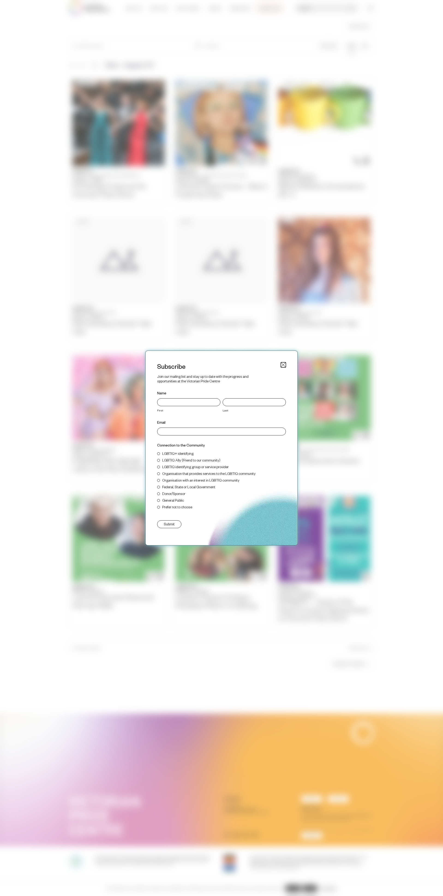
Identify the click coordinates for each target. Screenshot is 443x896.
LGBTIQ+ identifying (178, 453)
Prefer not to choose (177, 507)
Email (161, 422)
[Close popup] (283, 364)
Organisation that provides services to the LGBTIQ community (209, 473)
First (160, 410)
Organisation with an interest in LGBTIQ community (200, 480)
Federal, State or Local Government (188, 487)
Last (225, 410)
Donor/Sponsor (173, 493)
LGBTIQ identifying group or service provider (195, 466)
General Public (173, 500)
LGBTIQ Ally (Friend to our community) (191, 460)
